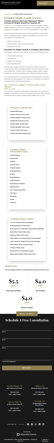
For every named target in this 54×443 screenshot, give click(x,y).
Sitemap (45, 439)
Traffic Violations (15, 180)
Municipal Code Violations (17, 183)
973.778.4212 (39, 392)
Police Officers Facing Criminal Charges (21, 244)
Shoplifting (13, 196)
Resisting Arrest (14, 186)
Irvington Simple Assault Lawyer (19, 124)
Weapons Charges (15, 168)
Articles (11, 14)
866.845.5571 (43, 3)
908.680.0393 (39, 409)
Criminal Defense (15, 155)
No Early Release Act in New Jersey (20, 225)
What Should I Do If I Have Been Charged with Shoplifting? (27, 228)
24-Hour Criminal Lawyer (17, 247)
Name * (4, 331)
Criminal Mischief (15, 177)
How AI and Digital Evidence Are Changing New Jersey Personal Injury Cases (27, 269)
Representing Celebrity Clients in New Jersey (23, 254)
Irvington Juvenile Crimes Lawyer (19, 114)
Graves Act (13, 202)
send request (27, 368)
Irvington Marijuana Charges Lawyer (20, 117)
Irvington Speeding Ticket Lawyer (20, 127)
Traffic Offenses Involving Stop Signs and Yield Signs (25, 238)
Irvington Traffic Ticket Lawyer (19, 130)
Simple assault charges (10, 25)
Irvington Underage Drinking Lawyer (20, 133)
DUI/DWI (12, 161)
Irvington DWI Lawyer (16, 111)
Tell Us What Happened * (9, 361)
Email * (4, 339)
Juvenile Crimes (14, 164)
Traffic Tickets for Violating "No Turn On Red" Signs (25, 241)
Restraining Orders (15, 171)
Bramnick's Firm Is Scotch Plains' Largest (21, 251)
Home (6, 14)
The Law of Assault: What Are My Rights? (22, 222)
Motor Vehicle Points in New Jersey (20, 232)
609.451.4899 (14, 408)
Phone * (4, 348)
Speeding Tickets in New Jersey (19, 235)
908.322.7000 (14, 392)
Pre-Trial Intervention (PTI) (17, 190)
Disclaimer (45, 441)
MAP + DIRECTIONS (15, 394)
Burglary (12, 174)
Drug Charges (14, 158)
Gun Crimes (13, 193)
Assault (12, 199)
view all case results (27, 313)
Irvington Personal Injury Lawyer (19, 120)
